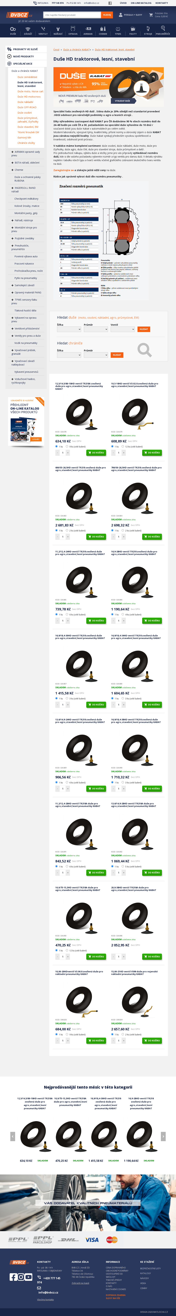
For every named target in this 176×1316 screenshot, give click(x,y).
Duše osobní (25, 112)
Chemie (19, 169)
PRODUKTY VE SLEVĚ (25, 49)
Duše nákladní (25, 102)
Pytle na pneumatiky (25, 278)
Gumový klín (24, 137)
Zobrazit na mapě (80, 1283)
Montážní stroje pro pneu (24, 229)
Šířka (60, 324)
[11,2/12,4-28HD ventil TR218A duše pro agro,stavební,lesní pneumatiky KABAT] (81, 832)
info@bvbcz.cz (91, 2)
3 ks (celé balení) (77, 698)
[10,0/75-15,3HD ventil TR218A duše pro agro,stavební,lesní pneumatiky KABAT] (81, 916)
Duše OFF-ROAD (27, 107)
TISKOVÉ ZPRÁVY (114, 1280)
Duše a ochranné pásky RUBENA (27, 178)
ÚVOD (123, 2)
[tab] (111, 315)
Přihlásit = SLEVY (133, 14)
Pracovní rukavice (24, 263)
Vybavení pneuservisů (26, 371)
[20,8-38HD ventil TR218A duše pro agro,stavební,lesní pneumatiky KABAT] (137, 916)
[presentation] (12, 1136)
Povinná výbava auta (25, 256)
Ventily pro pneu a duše (28, 335)
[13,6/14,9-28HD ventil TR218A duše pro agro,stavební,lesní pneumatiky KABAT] (137, 832)
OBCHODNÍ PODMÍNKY (117, 1270)
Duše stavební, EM (28, 126)
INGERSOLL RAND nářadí (24, 189)
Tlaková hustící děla (25, 310)
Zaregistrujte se (63, 170)
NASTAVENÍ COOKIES (116, 1289)
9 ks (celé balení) (77, 446)
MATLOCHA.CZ (160, 1312)
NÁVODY (144, 1278)
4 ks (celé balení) (133, 614)
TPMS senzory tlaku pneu (24, 301)
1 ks (60, 446)
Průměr (88, 324)
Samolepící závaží (24, 285)
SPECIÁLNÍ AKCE (22, 63)
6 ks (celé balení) (77, 614)
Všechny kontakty (45, 1299)
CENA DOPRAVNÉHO (116, 1267)
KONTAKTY (162, 2)
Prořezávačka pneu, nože (28, 270)
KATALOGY (145, 1273)
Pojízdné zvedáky (24, 238)
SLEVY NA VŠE (113, 1298)
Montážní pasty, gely (25, 213)
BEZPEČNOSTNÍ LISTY (150, 1268)
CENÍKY (143, 1288)
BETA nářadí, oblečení (27, 162)
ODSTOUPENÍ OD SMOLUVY (114, 1275)
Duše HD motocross (29, 96)
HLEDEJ (107, 14)
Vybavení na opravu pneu (24, 319)
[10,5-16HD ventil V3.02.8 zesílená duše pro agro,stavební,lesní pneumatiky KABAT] (137, 412)
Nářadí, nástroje (24, 220)
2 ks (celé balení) (77, 530)
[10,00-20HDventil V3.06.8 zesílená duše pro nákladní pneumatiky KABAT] (81, 1000)
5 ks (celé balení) (133, 866)
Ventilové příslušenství (27, 328)
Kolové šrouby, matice (26, 205)
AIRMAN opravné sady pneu (26, 153)
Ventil (114, 324)
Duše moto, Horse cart (30, 91)
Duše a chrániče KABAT (25, 70)
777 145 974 (57, 2)
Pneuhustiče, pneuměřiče (20, 247)
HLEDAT (144, 329)
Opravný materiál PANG (28, 292)
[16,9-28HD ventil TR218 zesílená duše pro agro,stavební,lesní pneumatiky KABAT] (137, 580)
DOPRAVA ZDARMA (115, 1295)
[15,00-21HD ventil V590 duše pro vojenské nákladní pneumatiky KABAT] (137, 1000)
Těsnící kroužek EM (28, 132)
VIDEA (143, 1283)
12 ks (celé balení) (133, 446)
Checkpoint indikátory (26, 198)
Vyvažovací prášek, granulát (24, 351)
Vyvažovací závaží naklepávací (23, 362)
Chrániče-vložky (26, 142)
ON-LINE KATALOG (141, 2)
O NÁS (109, 1286)
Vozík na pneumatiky (25, 343)
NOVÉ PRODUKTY (23, 56)
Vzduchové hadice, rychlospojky (23, 380)
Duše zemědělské (27, 77)
